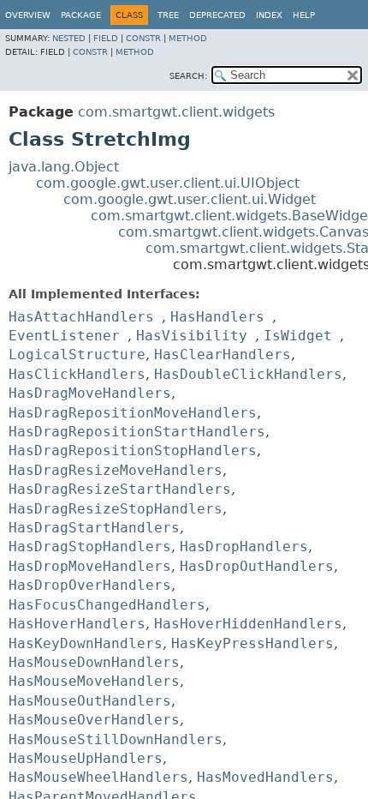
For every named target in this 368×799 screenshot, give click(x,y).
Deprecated (217, 15)
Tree (168, 15)
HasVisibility (191, 335)
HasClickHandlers (77, 374)
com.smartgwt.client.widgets (176, 112)
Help (304, 15)
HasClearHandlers (222, 354)
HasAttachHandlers (81, 317)
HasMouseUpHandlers (86, 758)
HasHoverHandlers (77, 624)
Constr (143, 38)
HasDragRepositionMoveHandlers (133, 413)
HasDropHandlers (244, 546)
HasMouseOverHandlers (94, 720)
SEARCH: (188, 76)
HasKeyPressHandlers (252, 643)
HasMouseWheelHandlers (98, 777)
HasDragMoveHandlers (90, 393)
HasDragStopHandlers (90, 546)
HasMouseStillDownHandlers (116, 739)
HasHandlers (217, 317)
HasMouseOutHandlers (90, 701)
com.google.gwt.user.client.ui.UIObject (168, 183)
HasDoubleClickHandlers (248, 374)
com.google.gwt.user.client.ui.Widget (189, 199)
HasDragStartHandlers (94, 528)
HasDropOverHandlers (90, 585)
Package (81, 15)
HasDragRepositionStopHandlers (133, 450)
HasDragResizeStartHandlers (120, 489)
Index (269, 15)
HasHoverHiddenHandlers (248, 624)
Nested (69, 38)
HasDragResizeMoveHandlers (116, 470)
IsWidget (298, 335)
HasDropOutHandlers (257, 566)
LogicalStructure (77, 354)
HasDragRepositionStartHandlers (137, 432)
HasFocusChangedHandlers (107, 605)
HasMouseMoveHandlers (94, 681)
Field (105, 38)
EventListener (64, 335)
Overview (27, 15)
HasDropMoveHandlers (90, 566)
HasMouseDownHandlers (94, 662)
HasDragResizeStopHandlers (116, 509)
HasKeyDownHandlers (86, 643)
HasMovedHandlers (265, 777)
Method (188, 38)
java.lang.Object (64, 167)
